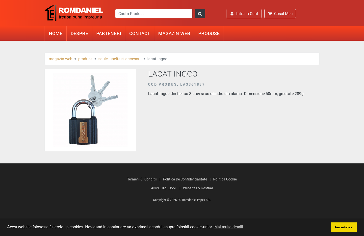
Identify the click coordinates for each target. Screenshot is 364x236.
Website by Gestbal (198, 188)
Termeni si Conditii (142, 179)
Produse (209, 33)
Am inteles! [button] (344, 227)
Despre (79, 33)
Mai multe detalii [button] (228, 227)
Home (55, 33)
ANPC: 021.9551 (164, 188)
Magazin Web (174, 33)
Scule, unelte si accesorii (119, 58)
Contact (139, 33)
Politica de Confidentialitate (185, 179)
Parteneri (108, 33)
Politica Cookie (225, 179)
